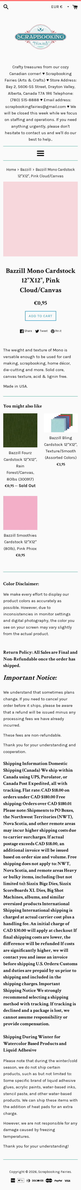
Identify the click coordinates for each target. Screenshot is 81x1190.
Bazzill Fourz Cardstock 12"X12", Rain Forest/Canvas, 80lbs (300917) (20, 466)
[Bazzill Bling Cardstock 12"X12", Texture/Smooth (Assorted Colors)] (61, 422)
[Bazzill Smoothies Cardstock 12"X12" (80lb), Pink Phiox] (20, 513)
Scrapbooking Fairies (54, 1172)
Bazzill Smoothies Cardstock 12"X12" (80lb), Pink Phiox (20, 542)
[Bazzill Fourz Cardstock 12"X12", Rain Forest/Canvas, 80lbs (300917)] (20, 430)
